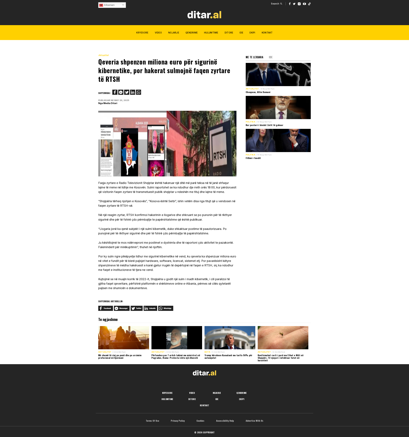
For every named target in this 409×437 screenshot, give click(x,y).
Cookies (200, 420)
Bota (207, 352)
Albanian (109, 5)
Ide (241, 32)
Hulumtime (211, 32)
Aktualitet (103, 55)
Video (158, 32)
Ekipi (252, 32)
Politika (250, 122)
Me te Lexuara (254, 57)
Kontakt (267, 32)
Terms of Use (152, 420)
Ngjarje (173, 32)
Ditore (229, 32)
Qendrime (191, 32)
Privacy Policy (178, 420)
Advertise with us (254, 420)
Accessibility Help (225, 420)
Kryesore (142, 32)
